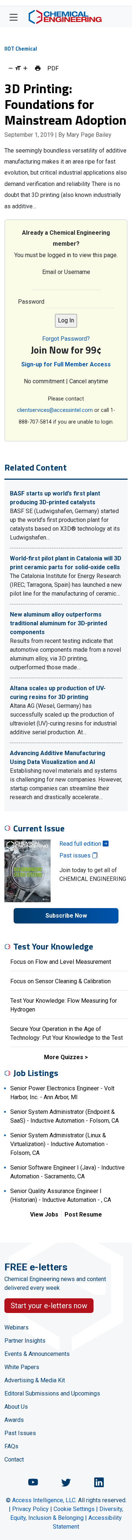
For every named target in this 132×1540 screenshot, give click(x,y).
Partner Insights (24, 1340)
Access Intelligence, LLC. (44, 1500)
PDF (53, 68)
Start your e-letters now (49, 1305)
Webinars (16, 1327)
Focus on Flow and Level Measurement (60, 961)
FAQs (11, 1446)
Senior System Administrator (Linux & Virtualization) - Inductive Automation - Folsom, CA (59, 1144)
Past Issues (20, 1433)
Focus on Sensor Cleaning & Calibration (60, 981)
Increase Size (25, 68)
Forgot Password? (66, 338)
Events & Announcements (37, 1353)
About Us (16, 1406)
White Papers (21, 1367)
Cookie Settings (74, 1509)
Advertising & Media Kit (34, 1380)
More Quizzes (63, 1057)
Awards (14, 1419)
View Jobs (44, 1214)
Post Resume (83, 1214)
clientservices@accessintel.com (55, 410)
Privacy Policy (30, 1509)
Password (31, 301)
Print (37, 68)
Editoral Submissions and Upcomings (52, 1393)
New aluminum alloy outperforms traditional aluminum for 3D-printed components (58, 623)
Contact (14, 1459)
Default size (18, 68)
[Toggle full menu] (13, 17)
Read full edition (81, 843)
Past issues (75, 855)
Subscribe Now (66, 915)
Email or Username (66, 271)
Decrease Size (10, 68)
